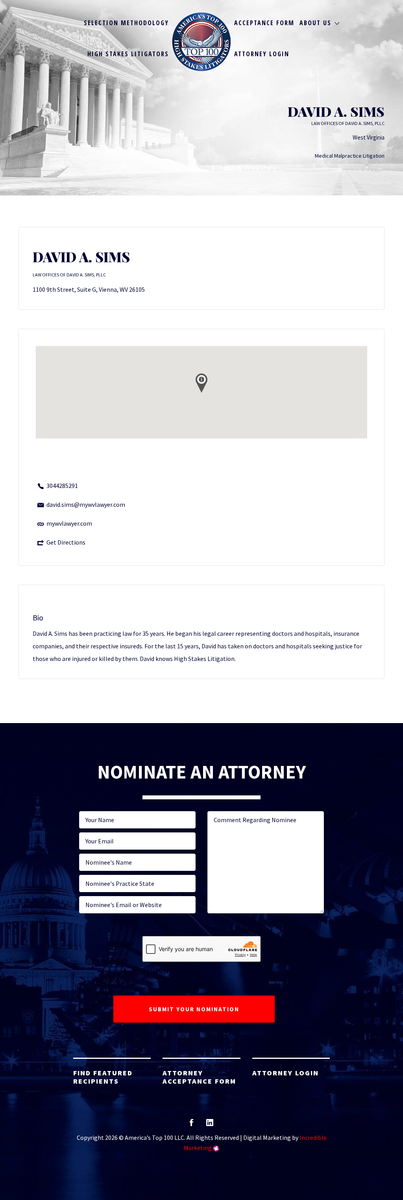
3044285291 (62, 486)
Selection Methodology (126, 22)
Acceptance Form (264, 22)
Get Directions (65, 542)
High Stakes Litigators (128, 54)
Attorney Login (261, 54)
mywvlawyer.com (69, 523)
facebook (191, 1125)
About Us (315, 22)
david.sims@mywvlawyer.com (85, 504)
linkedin (209, 1125)
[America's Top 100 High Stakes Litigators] (201, 41)
